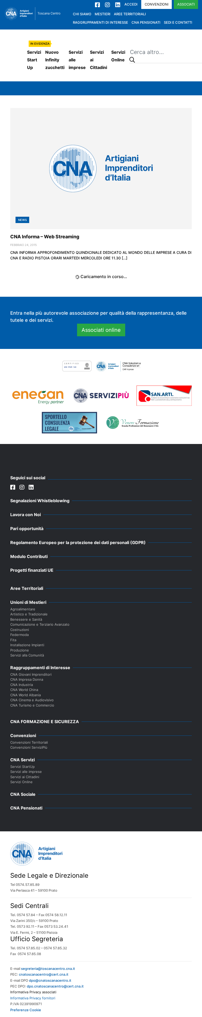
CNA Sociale (23, 794)
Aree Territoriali (130, 14)
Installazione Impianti (27, 645)
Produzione (19, 650)
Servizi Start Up (34, 60)
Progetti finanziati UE (31, 570)
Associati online (101, 330)
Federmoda (19, 635)
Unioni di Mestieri (28, 602)
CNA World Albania (25, 695)
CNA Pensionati (146, 22)
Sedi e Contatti (178, 22)
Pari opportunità (26, 528)
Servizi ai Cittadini (98, 60)
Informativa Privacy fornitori (32, 998)
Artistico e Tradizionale (29, 614)
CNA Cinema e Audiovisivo (32, 700)
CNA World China (24, 690)
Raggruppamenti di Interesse (100, 22)
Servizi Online (118, 56)
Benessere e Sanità (26, 619)
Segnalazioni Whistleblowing (39, 500)
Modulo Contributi (29, 556)
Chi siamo (82, 14)
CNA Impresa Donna (26, 679)
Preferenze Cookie (25, 1010)
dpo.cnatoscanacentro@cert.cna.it (55, 986)
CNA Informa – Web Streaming (44, 236)
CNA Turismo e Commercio (32, 705)
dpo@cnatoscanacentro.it (50, 980)
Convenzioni (156, 4)
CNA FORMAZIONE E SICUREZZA (44, 721)
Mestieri (102, 14)
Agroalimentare (22, 609)
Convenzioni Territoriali (29, 742)
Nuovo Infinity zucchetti (54, 60)
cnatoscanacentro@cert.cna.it (43, 974)
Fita (13, 640)
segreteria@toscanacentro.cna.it (48, 968)
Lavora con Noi (25, 514)
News (22, 220)
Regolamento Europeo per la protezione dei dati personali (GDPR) (78, 542)
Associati (186, 4)
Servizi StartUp (22, 766)
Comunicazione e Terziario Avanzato (39, 624)
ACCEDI (131, 4)
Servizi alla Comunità (27, 655)
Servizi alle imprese (77, 60)
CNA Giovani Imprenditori (31, 674)
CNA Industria (21, 685)
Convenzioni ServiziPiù (28, 747)
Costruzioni (19, 630)
